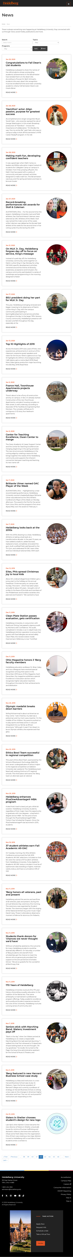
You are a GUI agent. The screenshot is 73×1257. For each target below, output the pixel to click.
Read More (11, 92)
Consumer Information (62, 1187)
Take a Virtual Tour (43, 1234)
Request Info (41, 1227)
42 (41, 1157)
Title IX (68, 1198)
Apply (35, 48)
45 (54, 1157)
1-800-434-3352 (7, 1187)
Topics (35, 40)
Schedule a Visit (42, 1231)
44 (50, 1157)
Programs (6, 46)
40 (33, 1157)
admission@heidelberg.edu (11, 1189)
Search (4, 40)
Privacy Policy (66, 1194)
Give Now (40, 1243)
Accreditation (66, 1177)
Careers (66, 1184)
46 (58, 1157)
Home (3, 24)
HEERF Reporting (64, 1191)
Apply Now (40, 1224)
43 (45, 1157)
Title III (68, 1201)
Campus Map (66, 1181)
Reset (44, 48)
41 (37, 1157)
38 (24, 1157)
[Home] (37, 3)
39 (28, 1157)
